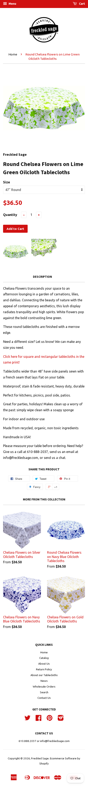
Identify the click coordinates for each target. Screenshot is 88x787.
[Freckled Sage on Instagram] (61, 719)
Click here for (13, 356)
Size (6, 182)
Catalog (44, 657)
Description (42, 277)
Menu (12, 3)
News (44, 680)
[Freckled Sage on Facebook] (38, 719)
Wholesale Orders (44, 686)
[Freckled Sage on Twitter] (27, 719)
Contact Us (44, 697)
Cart (81, 3)
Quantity (10, 215)
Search (44, 692)
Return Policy (44, 669)
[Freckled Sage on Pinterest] (49, 719)
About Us (44, 663)
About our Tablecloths (44, 675)
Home (12, 54)
